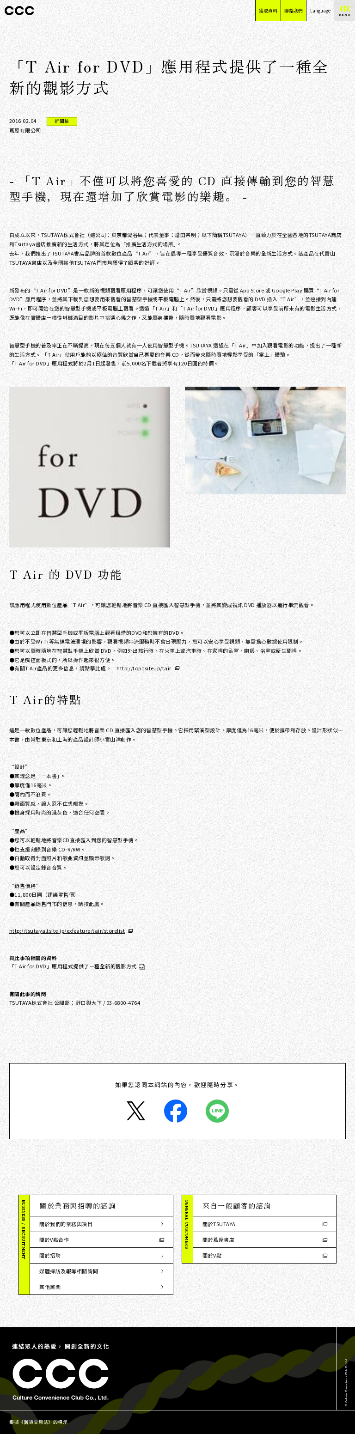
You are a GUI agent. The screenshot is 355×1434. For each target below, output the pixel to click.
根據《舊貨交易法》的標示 (38, 1421)
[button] (101, 1205)
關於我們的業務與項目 (66, 1223)
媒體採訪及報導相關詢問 (68, 1271)
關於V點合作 (54, 1239)
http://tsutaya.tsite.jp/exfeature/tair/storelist (67, 930)
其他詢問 (50, 1286)
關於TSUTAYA (219, 1223)
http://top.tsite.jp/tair (143, 668)
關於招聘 (50, 1255)
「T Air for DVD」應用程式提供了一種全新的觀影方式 (73, 966)
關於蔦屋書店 (218, 1239)
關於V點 (211, 1255)
